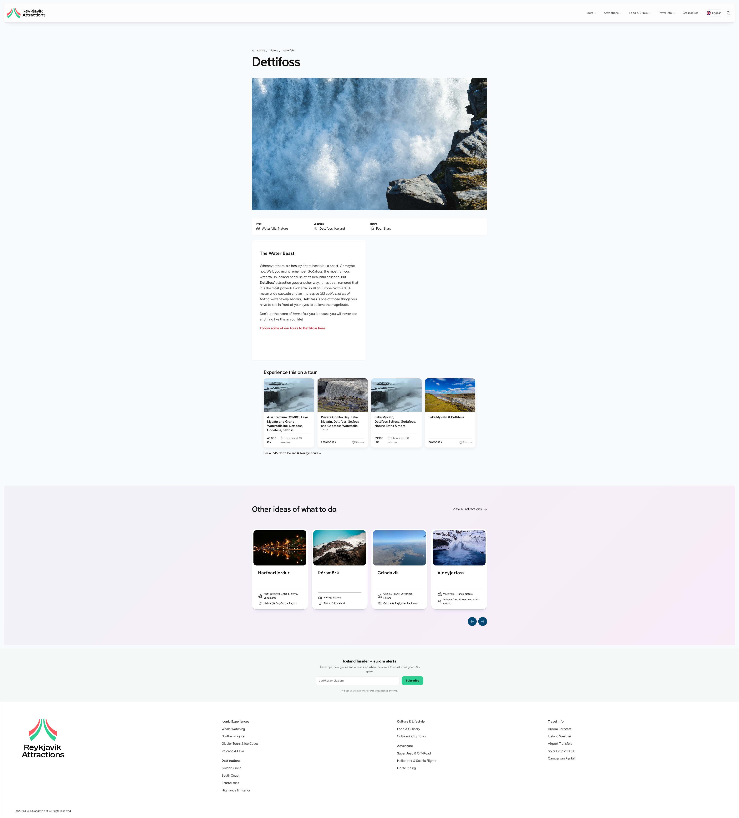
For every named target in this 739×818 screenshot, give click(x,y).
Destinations (231, 761)
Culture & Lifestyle (411, 721)
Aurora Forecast (559, 729)
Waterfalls (289, 50)
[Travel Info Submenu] (675, 13)
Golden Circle (231, 768)
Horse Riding (406, 768)
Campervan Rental (561, 758)
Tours (589, 13)
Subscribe (412, 680)
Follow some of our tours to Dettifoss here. (293, 328)
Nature (274, 50)
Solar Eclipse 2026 (561, 751)
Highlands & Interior (236, 790)
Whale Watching (233, 729)
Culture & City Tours (411, 736)
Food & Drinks (638, 13)
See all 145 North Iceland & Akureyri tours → (293, 453)
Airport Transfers (560, 743)
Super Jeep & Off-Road (414, 753)
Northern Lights (233, 736)
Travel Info (665, 13)
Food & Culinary (408, 729)
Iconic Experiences (235, 721)
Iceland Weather (559, 736)
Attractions (611, 13)
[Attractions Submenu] (622, 13)
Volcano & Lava (233, 751)
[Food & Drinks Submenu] (651, 13)
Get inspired (691, 13)
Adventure (405, 746)
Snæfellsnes (230, 783)
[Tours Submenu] (596, 13)
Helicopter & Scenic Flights (416, 761)
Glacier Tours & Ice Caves (240, 743)
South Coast (230, 775)
